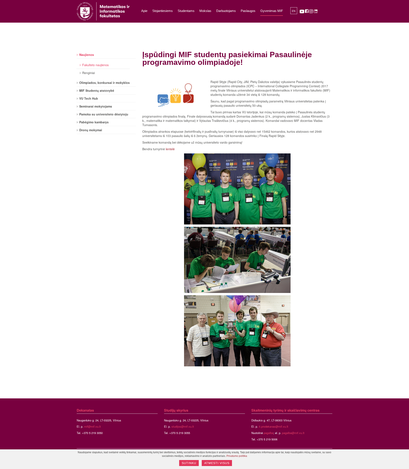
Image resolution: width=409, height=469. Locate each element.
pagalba (268, 433)
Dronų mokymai (90, 130)
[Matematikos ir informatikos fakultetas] (103, 11)
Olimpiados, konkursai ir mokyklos (104, 82)
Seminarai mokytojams (95, 106)
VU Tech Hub (88, 98)
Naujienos (86, 54)
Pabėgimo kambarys (94, 122)
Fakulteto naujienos (95, 65)
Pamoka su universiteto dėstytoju (103, 114)
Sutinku (189, 463)
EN (293, 11)
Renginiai (88, 73)
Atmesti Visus (216, 463)
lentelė (170, 149)
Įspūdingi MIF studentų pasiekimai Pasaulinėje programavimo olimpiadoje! (227, 58)
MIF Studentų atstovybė (96, 90)
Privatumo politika (236, 455)
